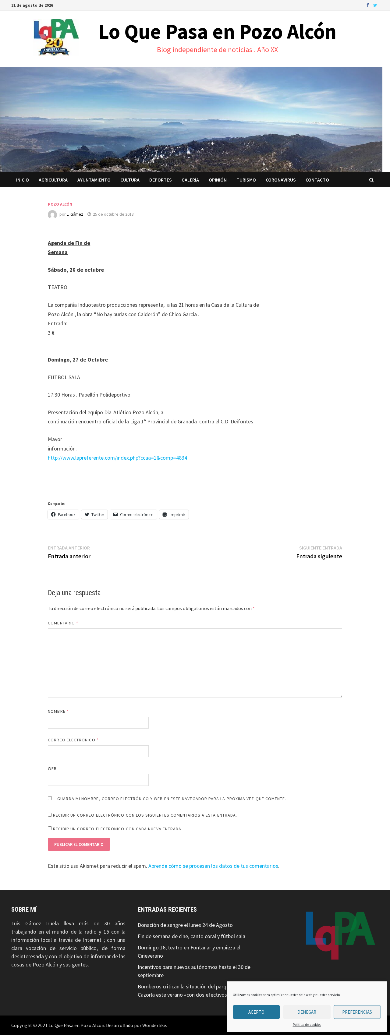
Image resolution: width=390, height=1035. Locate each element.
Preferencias (357, 1012)
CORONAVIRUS (281, 180)
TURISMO (246, 180)
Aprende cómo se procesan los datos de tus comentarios (213, 865)
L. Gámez (75, 214)
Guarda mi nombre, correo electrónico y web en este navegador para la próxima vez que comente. (171, 798)
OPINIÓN (218, 180)
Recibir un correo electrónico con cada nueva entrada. (118, 829)
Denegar (306, 1012)
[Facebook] (368, 4)
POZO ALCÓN (60, 204)
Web (52, 768)
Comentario (63, 623)
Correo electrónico (73, 740)
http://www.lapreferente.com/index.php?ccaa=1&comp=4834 (117, 457)
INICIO (22, 180)
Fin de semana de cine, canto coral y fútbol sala (191, 936)
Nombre (58, 711)
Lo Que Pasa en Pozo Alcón (217, 31)
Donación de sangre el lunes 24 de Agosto (185, 924)
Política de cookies (307, 1024)
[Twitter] (375, 4)
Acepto (256, 1012)
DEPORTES (160, 180)
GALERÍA (190, 180)
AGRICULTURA (53, 180)
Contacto (317, 180)
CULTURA (130, 180)
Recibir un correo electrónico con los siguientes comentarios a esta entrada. (145, 815)
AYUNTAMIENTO (94, 180)
